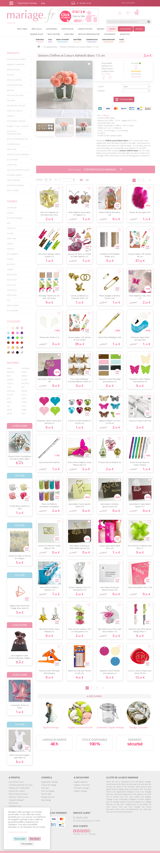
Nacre (9, 413)
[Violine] (22, 333)
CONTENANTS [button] (109, 34)
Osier (24, 372)
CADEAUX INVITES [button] (85, 29)
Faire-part (45, 788)
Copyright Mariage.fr (16, 800)
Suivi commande (128, 3)
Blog (43, 3)
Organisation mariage (49, 782)
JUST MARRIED (12, 254)
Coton (10, 383)
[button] (77, 39)
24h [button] (136, 66)
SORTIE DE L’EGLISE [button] (15, 111)
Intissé (10, 394)
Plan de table (46, 794)
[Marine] (13, 338)
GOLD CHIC (11, 285)
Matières (13, 362)
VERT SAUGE (12, 295)
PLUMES (10, 233)
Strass (24, 402)
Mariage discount (48, 797)
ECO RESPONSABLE (14, 218)
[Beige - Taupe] (17, 347)
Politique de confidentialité (19, 788)
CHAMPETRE (12, 207)
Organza (25, 368)
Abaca (9, 368)
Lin (8, 406)
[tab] (19, 59)
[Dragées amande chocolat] (80, 713)
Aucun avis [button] (136, 76)
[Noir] (17, 352)
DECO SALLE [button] (37, 29)
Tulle (24, 406)
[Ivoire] (13, 328)
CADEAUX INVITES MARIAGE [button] (18, 154)
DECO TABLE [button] (22, 29)
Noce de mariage (47, 791)
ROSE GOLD (11, 280)
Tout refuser (35, 839)
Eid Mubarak (12, 310)
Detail (5, 440)
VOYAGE (10, 259)
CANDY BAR (11, 238)
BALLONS (10, 90)
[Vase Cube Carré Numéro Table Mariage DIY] (64, 89)
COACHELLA (11, 290)
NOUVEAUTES (125, 29)
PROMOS (139, 29)
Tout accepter (19, 839)
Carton (10, 379)
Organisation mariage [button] (27, 3)
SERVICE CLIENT (81, 812)
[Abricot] (13, 347)
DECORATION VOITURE (16, 105)
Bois (9, 376)
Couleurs (13, 321)
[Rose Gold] (13, 352)
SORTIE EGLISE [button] (67, 29)
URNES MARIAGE (13, 180)
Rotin (24, 394)
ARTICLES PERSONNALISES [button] (89, 34)
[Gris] (17, 328)
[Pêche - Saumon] (8, 347)
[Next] (149, 180)
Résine (24, 391)
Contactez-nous (15, 806)
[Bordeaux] (13, 342)
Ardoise (10, 372)
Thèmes (12, 201)
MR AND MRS (12, 274)
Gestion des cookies (17, 791)
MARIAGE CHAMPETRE (15, 64)
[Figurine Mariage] (51, 713)
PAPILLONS (11, 228)
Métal (9, 410)
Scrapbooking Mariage (100, 169)
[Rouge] (17, 342)
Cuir (9, 387)
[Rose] (22, 328)
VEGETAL (10, 213)
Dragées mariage (80, 791)
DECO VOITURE (54, 34)
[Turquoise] (8, 338)
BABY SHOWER (13, 190)
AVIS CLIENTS (80, 826)
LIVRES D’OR (12, 165)
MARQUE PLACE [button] (36, 34)
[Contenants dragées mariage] (109, 713)
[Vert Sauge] (22, 338)
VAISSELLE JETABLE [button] (14, 80)
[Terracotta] (22, 342)
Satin (24, 398)
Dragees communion (82, 785)
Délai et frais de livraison (18, 794)
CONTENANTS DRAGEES (16, 121)
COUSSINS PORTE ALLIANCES (18, 170)
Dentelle (11, 391)
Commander (126, 99)
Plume (24, 379)
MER (8, 223)
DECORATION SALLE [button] (15, 85)
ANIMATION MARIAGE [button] (15, 185)
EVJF (8, 300)
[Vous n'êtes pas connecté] (119, 13)
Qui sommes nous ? (16, 782)
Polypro (25, 383)
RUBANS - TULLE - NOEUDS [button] (18, 126)
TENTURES (11, 100)
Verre (24, 410)
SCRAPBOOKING (13, 144)
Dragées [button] (100, 29)
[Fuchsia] (13, 333)
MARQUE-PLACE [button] (13, 69)
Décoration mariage (81, 788)
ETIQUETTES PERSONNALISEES (14, 132)
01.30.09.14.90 (80, 817)
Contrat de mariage (48, 785)
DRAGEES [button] (10, 116)
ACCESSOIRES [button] (51, 29)
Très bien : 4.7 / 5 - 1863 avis (84, 834)
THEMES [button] (112, 29)
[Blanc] (8, 328)
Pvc (23, 387)
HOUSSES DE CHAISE (15, 95)
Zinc (23, 413)
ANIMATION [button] (125, 34)
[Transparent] (22, 352)
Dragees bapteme (81, 782)
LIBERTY (10, 243)
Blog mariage (46, 800)
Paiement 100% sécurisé (18, 797)
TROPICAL (11, 249)
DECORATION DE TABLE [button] (16, 59)
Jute (8, 398)
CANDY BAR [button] (69, 34)
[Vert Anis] (17, 338)
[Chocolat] (8, 342)
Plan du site (13, 803)
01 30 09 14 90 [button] (84, 3)
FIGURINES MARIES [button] (14, 175)
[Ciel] (8, 333)
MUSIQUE (11, 264)
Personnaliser (27, 844)
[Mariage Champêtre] (138, 713)
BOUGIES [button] (10, 75)
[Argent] (22, 347)
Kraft (9, 402)
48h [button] (136, 68)
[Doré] (8, 352)
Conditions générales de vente (21, 785)
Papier (24, 376)
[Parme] (17, 333)
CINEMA (10, 269)
